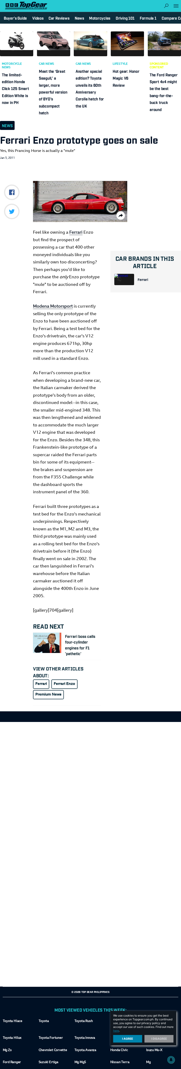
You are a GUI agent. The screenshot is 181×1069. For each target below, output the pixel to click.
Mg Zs (7, 1050)
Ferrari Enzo (64, 684)
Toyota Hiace (12, 1021)
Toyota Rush (83, 1021)
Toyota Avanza (85, 1050)
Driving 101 (125, 18)
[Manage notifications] (171, 1060)
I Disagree (159, 1038)
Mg (148, 1062)
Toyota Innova (84, 1038)
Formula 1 (148, 18)
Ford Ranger (12, 1062)
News (7, 125)
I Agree (127, 1038)
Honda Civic (119, 1050)
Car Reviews (59, 18)
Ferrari (143, 279)
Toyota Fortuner (51, 1038)
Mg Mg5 (80, 1062)
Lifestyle (120, 64)
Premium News (48, 694)
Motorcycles (99, 18)
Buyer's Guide (15, 18)
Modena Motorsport (53, 307)
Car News (46, 64)
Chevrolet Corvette (53, 1050)
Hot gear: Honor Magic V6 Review (126, 78)
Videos (38, 18)
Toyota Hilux (12, 1038)
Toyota (44, 1021)
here (116, 1030)
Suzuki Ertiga (48, 1062)
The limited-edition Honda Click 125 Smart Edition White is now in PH (15, 88)
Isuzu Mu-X (154, 1050)
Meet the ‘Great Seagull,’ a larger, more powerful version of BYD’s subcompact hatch (53, 92)
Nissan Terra (119, 1062)
